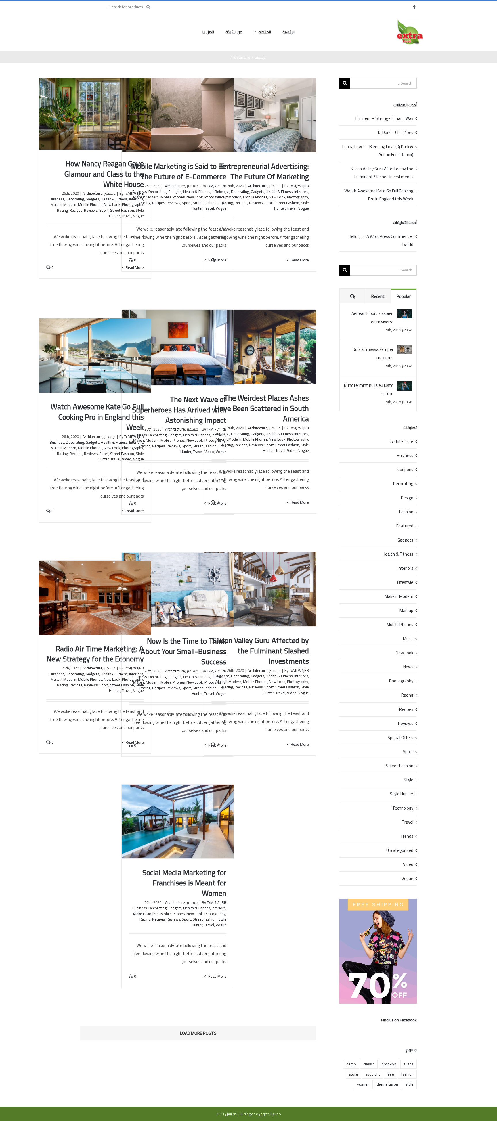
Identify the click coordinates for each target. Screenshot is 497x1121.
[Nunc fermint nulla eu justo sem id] (404, 385)
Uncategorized (399, 850)
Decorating (240, 191)
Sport (269, 202)
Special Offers (400, 738)
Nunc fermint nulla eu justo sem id (368, 389)
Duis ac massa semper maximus (373, 353)
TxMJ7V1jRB (299, 185)
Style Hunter (401, 794)
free (390, 1074)
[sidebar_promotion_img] (378, 901)
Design (407, 498)
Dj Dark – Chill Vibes (395, 132)
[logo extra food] (410, 21)
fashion (407, 1074)
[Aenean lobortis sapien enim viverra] (404, 313)
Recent (378, 296)
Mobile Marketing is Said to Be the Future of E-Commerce (178, 171)
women (363, 1084)
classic (368, 1064)
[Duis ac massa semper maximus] (404, 349)
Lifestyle (405, 582)
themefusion (387, 1084)
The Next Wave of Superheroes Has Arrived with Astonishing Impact (179, 409)
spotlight (372, 1074)
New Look (277, 197)
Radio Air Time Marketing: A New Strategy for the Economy (95, 654)
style (409, 1084)
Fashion (406, 512)
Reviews (256, 202)
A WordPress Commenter (389, 236)
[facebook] (414, 7)
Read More (299, 260)
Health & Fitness (279, 191)
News (408, 667)
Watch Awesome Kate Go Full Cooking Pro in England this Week (97, 416)
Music (408, 639)
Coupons (405, 470)
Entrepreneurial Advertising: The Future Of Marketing (264, 171)
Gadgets (257, 191)
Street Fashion (287, 202)
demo (351, 1064)
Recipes (241, 202)
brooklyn (389, 1064)
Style (408, 780)
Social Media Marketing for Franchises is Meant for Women (184, 882)
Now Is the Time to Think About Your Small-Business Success (183, 651)
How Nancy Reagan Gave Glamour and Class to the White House (104, 173)
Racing (62, 210)
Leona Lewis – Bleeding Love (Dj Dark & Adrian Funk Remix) (377, 150)
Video (292, 450)
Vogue (303, 208)
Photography (297, 197)
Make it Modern (63, 204)
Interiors (301, 191)
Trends (406, 836)
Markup (406, 611)
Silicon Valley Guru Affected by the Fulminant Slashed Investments (260, 650)
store (353, 1074)
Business (57, 199)
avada (409, 1064)
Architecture (257, 185)
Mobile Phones (255, 197)
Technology (402, 808)
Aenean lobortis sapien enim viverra (372, 317)
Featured (404, 526)
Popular (404, 296)
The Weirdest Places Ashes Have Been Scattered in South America (262, 408)
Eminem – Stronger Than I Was (384, 118)
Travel (292, 208)
